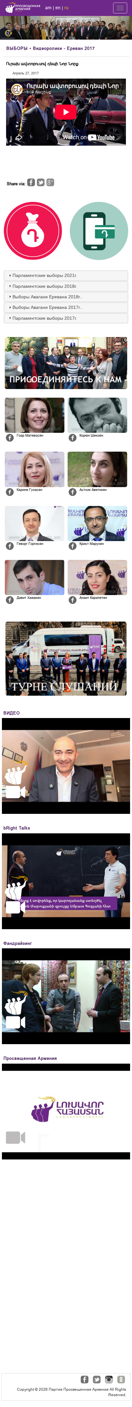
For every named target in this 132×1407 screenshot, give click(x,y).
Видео (12, 713)
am (48, 7)
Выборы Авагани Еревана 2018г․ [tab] (47, 296)
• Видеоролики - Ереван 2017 (50, 48)
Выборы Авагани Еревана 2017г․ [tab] (47, 307)
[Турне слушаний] (66, 659)
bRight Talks (17, 828)
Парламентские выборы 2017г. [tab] (44, 318)
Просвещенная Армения (30, 1058)
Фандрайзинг (18, 943)
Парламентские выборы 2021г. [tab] (44, 275)
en (58, 7)
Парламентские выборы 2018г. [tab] (44, 286)
